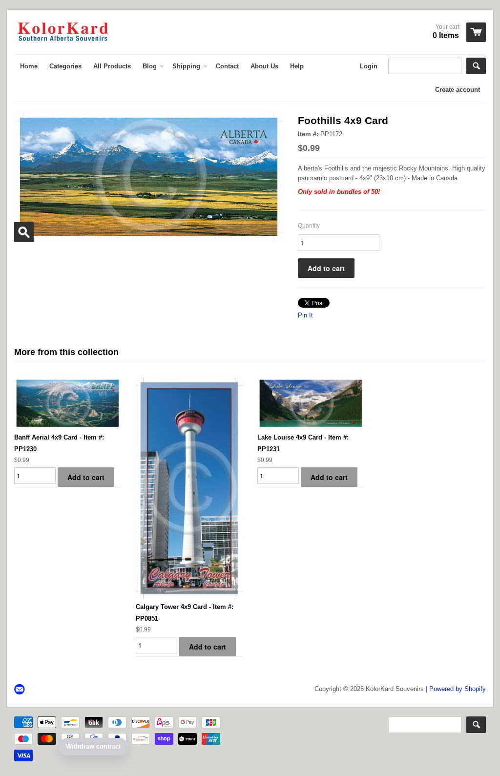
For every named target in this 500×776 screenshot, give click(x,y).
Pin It (305, 315)
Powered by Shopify (457, 688)
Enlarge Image (24, 232)
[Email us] (20, 690)
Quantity (309, 225)
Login (368, 66)
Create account (457, 89)
